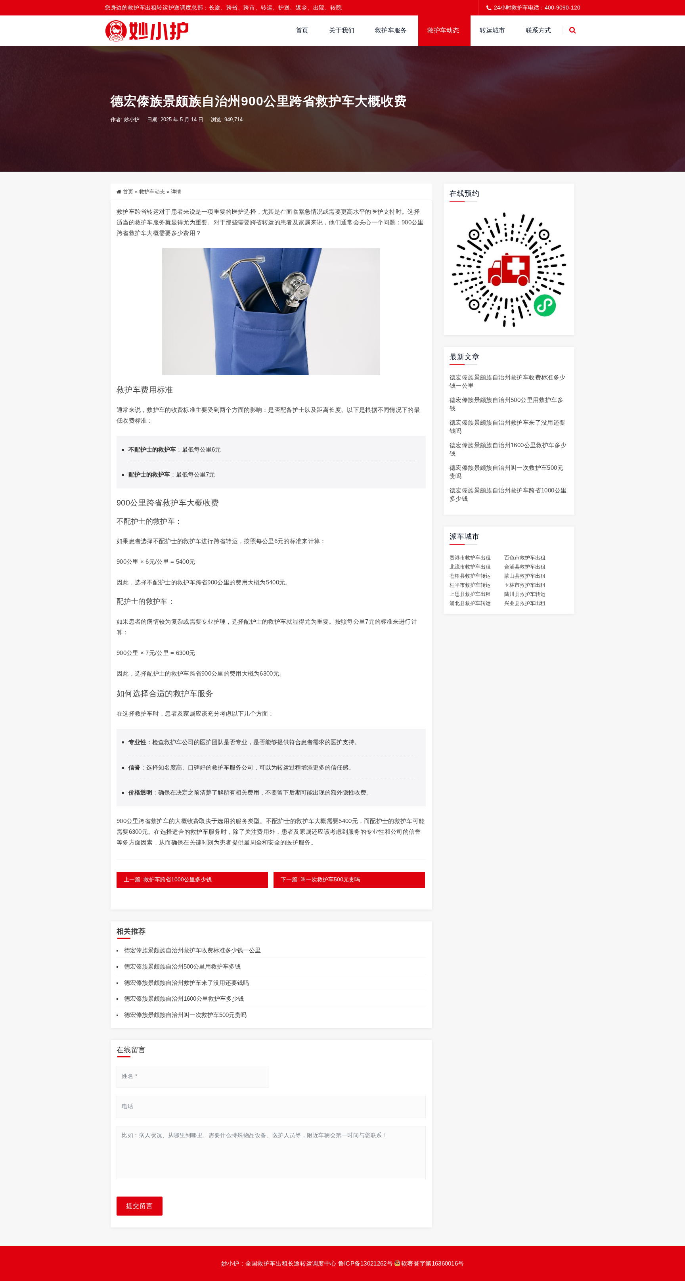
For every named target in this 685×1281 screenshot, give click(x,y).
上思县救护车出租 (470, 594)
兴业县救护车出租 (524, 603)
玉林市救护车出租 (524, 585)
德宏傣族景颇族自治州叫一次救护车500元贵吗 (185, 1014)
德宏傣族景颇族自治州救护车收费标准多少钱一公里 (192, 950)
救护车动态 (443, 30)
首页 (302, 30)
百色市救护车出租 (524, 558)
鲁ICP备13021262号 (365, 1263)
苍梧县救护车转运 (470, 576)
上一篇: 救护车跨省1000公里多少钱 (168, 879)
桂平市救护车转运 (470, 585)
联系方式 (538, 30)
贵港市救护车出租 (470, 558)
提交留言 (139, 1205)
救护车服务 (391, 30)
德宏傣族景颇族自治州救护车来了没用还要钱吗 (186, 982)
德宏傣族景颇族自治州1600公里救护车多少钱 (184, 998)
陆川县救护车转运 (524, 594)
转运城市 (492, 30)
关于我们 (341, 30)
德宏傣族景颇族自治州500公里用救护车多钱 (182, 966)
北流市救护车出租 (470, 567)
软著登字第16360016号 (432, 1263)
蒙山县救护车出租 (524, 576)
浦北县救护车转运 (470, 603)
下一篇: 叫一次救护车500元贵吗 (320, 879)
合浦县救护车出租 (524, 567)
